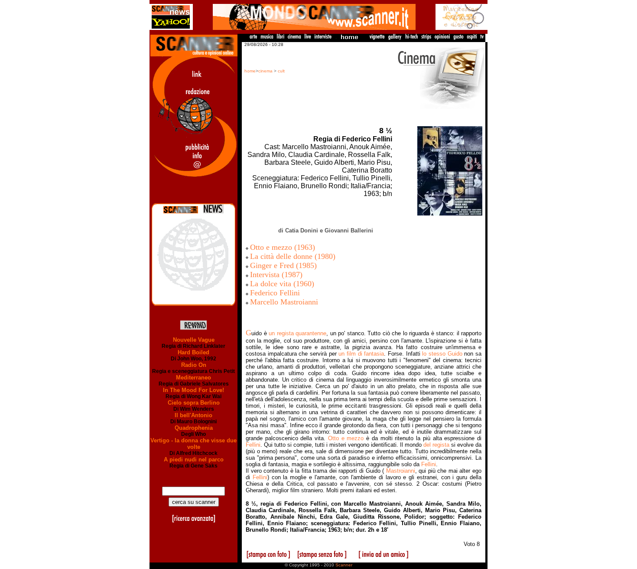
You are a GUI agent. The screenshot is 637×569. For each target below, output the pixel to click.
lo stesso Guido (442, 353)
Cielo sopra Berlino (194, 402)
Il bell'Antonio (193, 415)
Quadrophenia (194, 428)
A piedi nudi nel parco (194, 459)
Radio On (193, 365)
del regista (436, 444)
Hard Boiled (193, 352)
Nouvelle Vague (193, 340)
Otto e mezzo (346, 438)
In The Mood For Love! (193, 390)
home (250, 71)
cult (281, 71)
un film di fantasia (361, 353)
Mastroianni (400, 471)
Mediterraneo (193, 377)
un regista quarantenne (297, 333)
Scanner (343, 564)
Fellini (253, 444)
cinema (265, 71)
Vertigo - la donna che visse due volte (193, 443)
